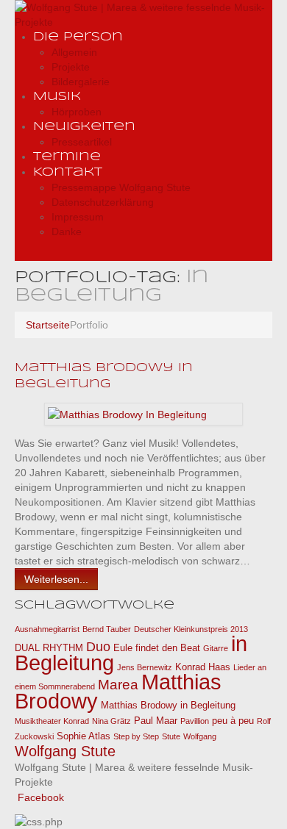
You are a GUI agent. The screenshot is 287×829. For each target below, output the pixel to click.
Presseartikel (82, 142)
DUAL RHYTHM (49, 647)
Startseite (48, 325)
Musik (57, 96)
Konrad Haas (202, 666)
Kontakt (67, 172)
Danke (67, 231)
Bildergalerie (81, 81)
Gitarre (215, 648)
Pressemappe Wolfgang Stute (121, 187)
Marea (118, 684)
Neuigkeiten (84, 126)
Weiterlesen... (56, 579)
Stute (171, 736)
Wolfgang (199, 736)
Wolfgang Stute (65, 751)
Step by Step (136, 736)
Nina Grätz (111, 721)
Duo (98, 646)
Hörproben (77, 112)
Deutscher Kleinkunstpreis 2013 (191, 629)
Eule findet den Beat (156, 647)
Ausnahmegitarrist (47, 629)
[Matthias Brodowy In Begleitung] (127, 414)
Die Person (78, 37)
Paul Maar (155, 720)
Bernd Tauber (106, 629)
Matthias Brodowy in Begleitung (168, 705)
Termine (67, 156)
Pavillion (194, 721)
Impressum (78, 217)
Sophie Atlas (83, 736)
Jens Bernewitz (144, 667)
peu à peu (233, 720)
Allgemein (74, 52)
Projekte (71, 67)
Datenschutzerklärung (103, 202)
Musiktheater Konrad (52, 721)
